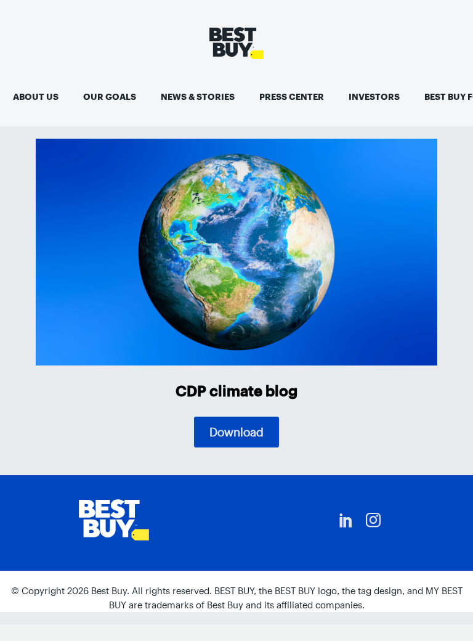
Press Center (291, 96)
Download (236, 432)
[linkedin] (346, 520)
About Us (36, 96)
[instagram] (373, 520)
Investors (374, 96)
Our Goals (109, 96)
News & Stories (198, 96)
